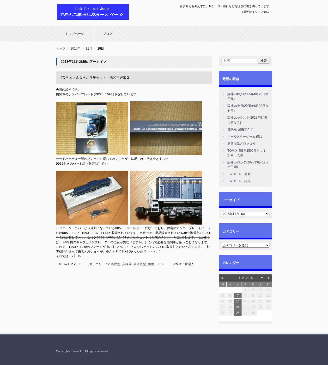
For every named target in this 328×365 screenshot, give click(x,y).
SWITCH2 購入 (239, 181)
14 (237, 301)
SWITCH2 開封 (239, 174)
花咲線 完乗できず (240, 129)
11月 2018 (245, 278)
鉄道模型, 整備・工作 (149, 264)
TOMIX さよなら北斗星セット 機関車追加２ (95, 77)
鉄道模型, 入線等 (120, 264)
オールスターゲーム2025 (244, 136)
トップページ (74, 33)
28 (237, 313)
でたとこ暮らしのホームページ (80, 22)
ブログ (107, 33)
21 (237, 307)
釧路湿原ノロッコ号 (241, 143)
